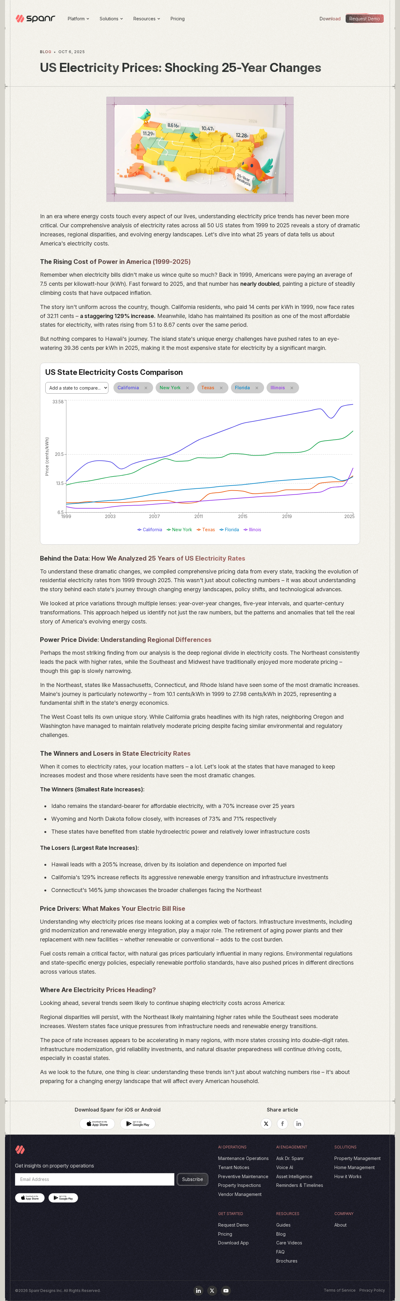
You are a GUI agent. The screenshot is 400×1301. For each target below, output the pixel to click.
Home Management (354, 1167)
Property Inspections (239, 1185)
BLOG (45, 51)
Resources (144, 18)
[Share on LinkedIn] (298, 1123)
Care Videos (289, 1242)
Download (330, 18)
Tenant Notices (233, 1167)
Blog (281, 1234)
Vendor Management (240, 1194)
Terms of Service (340, 1290)
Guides (283, 1225)
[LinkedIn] (198, 1291)
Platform (76, 18)
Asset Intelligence (294, 1176)
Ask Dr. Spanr (290, 1158)
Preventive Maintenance (243, 1176)
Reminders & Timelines (299, 1185)
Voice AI (284, 1167)
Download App (233, 1242)
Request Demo (233, 1225)
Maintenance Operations (243, 1158)
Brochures (287, 1260)
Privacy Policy (372, 1290)
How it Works (348, 1176)
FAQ (280, 1251)
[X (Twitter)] (212, 1291)
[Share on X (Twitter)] (266, 1123)
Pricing (178, 18)
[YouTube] (226, 1291)
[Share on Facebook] (282, 1123)
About (340, 1225)
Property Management (357, 1158)
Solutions (109, 18)
